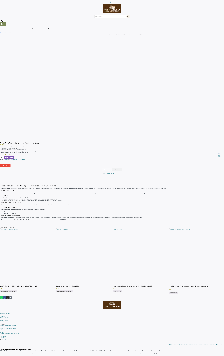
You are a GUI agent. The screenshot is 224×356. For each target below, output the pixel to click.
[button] (1, 165)
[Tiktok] (10, 297)
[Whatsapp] (1, 297)
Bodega (112, 34)
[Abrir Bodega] (34, 28)
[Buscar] (128, 16)
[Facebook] (4, 297)
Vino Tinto (19, 159)
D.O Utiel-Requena (13, 159)
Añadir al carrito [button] (117, 291)
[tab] (107, 169)
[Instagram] (7, 297)
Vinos (115, 34)
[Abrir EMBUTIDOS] (7, 28)
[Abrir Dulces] (27, 28)
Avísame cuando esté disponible (8, 291)
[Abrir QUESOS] (13, 28)
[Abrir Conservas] (21, 28)
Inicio (109, 34)
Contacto (2, 332)
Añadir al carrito (9, 157)
